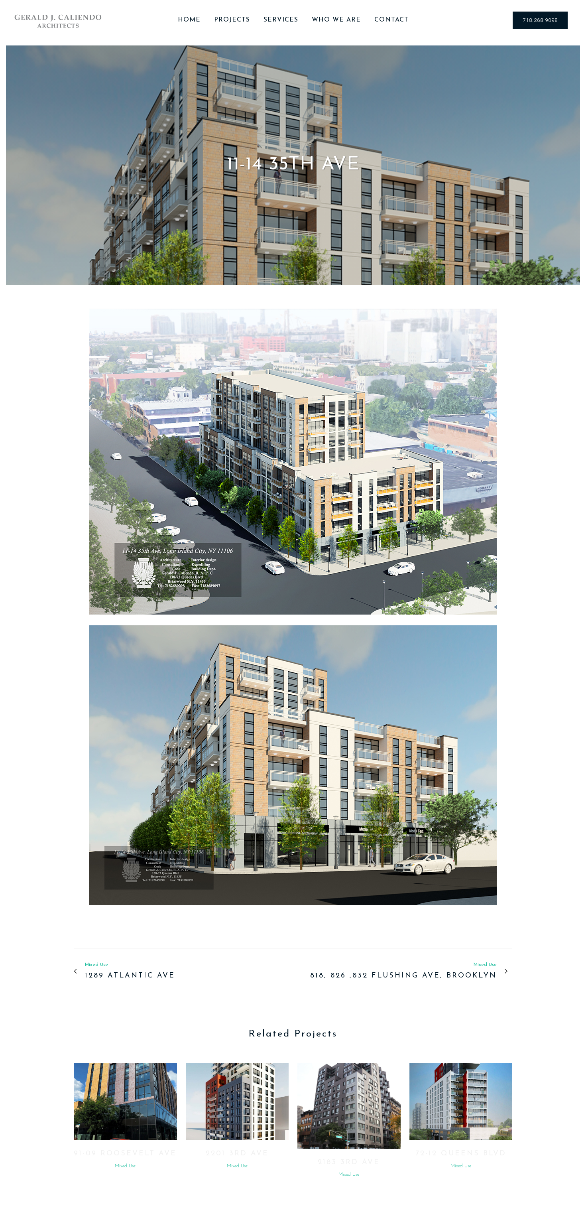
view (125, 1101)
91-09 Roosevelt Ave (125, 1153)
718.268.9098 (540, 20)
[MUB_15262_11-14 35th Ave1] (293, 911)
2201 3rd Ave (237, 1153)
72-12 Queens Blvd (460, 1153)
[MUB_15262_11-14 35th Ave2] (293, 620)
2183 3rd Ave (349, 1162)
